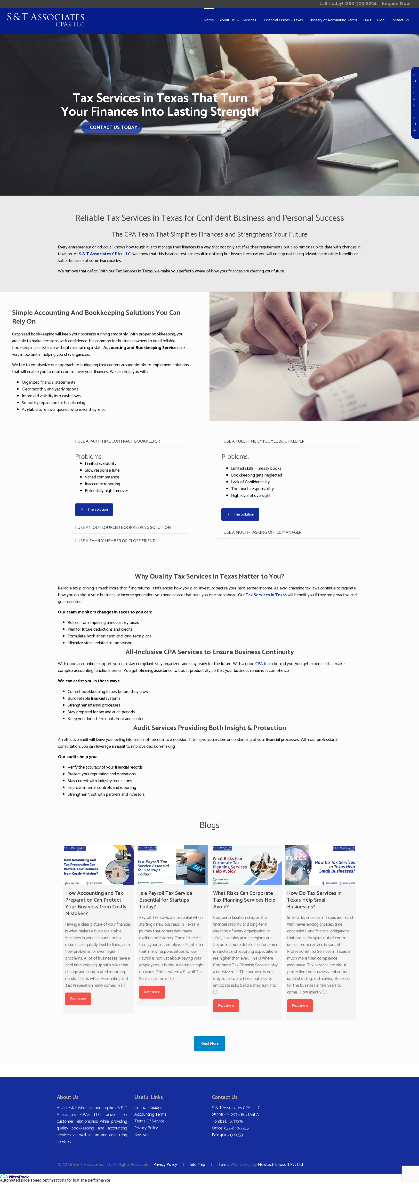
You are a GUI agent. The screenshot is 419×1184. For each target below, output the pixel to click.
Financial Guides (148, 1107)
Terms (223, 1164)
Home (209, 20)
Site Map (197, 1164)
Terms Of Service (149, 1121)
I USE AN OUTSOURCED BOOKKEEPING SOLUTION (123, 527)
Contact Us (399, 20)
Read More (209, 1043)
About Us (227, 20)
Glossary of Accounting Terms (333, 20)
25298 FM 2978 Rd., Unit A (235, 1114)
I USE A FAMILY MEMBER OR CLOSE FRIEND (115, 541)
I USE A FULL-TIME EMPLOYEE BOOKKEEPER (262, 441)
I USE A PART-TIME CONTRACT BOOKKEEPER (117, 441)
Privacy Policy (146, 1128)
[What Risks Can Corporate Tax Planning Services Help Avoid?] (246, 865)
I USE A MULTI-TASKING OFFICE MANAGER (261, 532)
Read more (78, 999)
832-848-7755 (236, 1128)
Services (250, 20)
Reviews (141, 1134)
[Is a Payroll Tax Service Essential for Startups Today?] (172, 865)
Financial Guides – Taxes (283, 20)
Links (367, 20)
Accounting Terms (150, 1114)
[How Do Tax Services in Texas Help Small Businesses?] (320, 865)
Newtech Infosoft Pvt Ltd (280, 1164)
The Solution (97, 509)
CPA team (264, 663)
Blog (381, 20)
